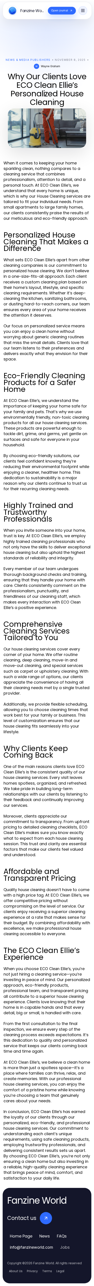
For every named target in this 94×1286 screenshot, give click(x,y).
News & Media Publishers (28, 59)
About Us (16, 1271)
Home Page (21, 1236)
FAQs (62, 1236)
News (44, 1236)
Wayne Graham (50, 66)
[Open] (82, 10)
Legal (60, 1271)
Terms (47, 1271)
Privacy (32, 1271)
